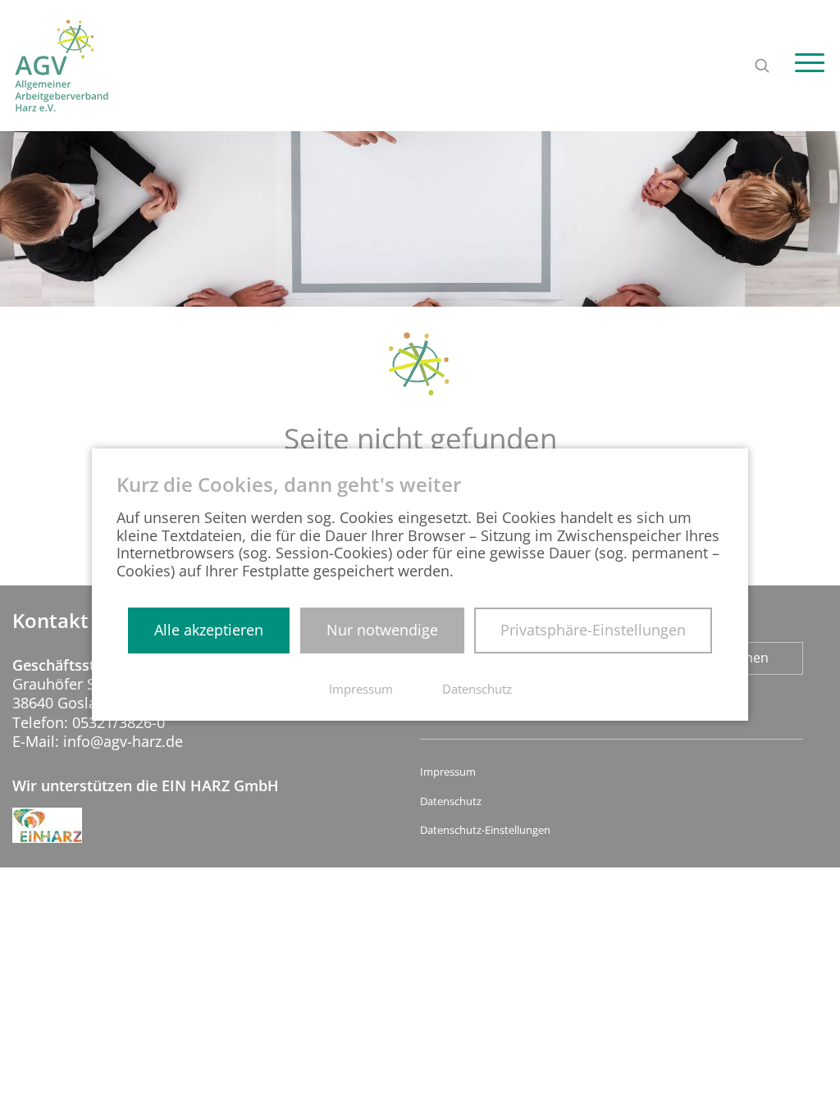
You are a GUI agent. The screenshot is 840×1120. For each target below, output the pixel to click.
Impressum (448, 772)
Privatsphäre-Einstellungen (593, 630)
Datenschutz (451, 801)
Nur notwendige (382, 630)
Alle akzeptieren (208, 630)
